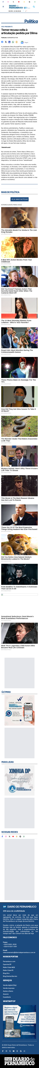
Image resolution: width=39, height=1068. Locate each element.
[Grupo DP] (19, 1061)
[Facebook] (3, 1)
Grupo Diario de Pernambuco (17, 1045)
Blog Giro (6, 973)
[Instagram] (8, 1)
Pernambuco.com (9, 961)
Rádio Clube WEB (9, 967)
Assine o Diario (8, 991)
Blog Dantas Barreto (10, 976)
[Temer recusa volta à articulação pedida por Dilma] (2, 42)
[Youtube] (18, 1)
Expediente (7, 997)
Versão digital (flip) (9, 985)
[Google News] (29, 1)
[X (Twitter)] (13, 1)
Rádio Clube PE (8, 970)
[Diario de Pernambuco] (19, 6)
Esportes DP (7, 964)
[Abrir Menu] (3, 6)
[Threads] (24, 1)
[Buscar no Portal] (33, 6)
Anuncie (5, 994)
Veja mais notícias (19, 199)
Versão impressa (8, 988)
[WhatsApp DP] (35, 1)
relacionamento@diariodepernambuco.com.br (19, 952)
